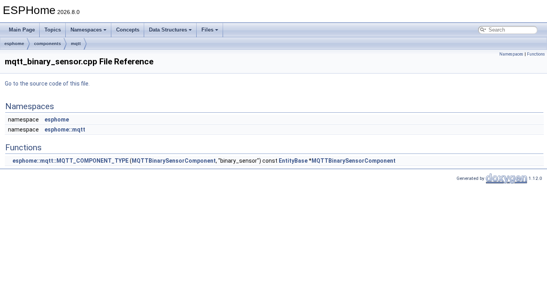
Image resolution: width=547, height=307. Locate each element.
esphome (14, 43)
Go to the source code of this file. (47, 83)
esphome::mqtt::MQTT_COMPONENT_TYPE (70, 160)
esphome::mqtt (64, 129)
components (47, 43)
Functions (536, 54)
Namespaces (86, 30)
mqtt (76, 43)
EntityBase (293, 160)
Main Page (22, 30)
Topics (52, 30)
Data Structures (168, 30)
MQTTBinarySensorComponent (174, 160)
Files (207, 30)
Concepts (127, 30)
